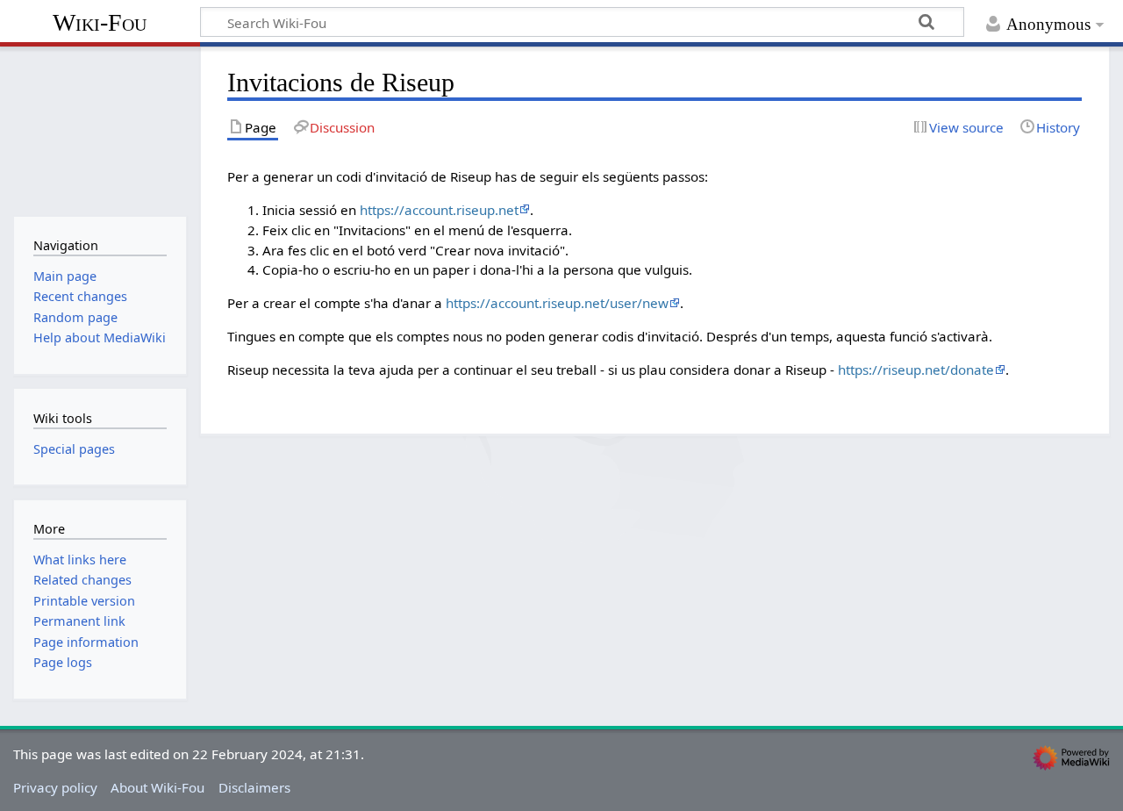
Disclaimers (254, 787)
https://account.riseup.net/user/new (557, 303)
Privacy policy (55, 787)
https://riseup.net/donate (916, 369)
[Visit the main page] (99, 129)
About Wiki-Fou (157, 787)
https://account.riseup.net (439, 210)
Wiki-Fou (100, 22)
